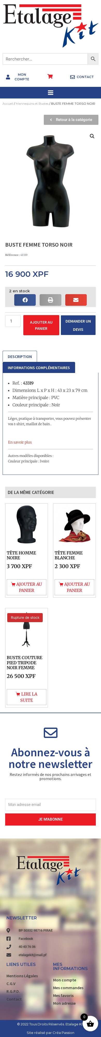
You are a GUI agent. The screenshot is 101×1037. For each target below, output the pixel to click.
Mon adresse (64, 1003)
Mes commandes (68, 987)
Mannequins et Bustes (32, 103)
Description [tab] (20, 356)
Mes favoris (63, 995)
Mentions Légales (22, 975)
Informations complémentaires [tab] (39, 367)
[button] (92, 136)
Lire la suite (28, 697)
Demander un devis (78, 325)
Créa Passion (63, 1033)
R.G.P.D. (13, 991)
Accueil (8, 103)
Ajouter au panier (41, 325)
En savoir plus (20, 442)
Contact (14, 999)
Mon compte (64, 979)
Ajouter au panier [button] (29, 587)
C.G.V (11, 983)
